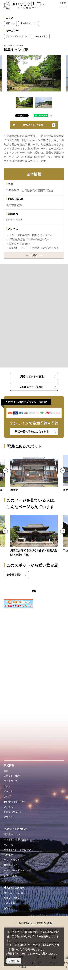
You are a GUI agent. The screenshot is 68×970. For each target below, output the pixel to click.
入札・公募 (9, 903)
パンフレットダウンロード (17, 870)
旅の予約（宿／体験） (15, 801)
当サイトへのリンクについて (18, 849)
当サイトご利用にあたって (17, 839)
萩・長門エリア (27, 23)
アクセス (8, 806)
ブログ (7, 796)
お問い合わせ (10, 875)
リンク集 (8, 844)
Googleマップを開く (32, 386)
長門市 (9, 23)
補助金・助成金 (12, 898)
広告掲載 (8, 855)
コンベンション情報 (14, 893)
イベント (8, 791)
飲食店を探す (14, 574)
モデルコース (10, 781)
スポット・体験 (12, 775)
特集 (6, 770)
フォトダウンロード (14, 860)
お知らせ (8, 817)
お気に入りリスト (13, 811)
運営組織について (13, 834)
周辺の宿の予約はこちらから (32, 431)
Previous (5, 470)
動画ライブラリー (13, 865)
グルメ (7, 786)
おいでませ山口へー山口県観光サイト (23, 5)
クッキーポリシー (24, 953)
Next (63, 470)
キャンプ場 (40, 36)
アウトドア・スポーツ (16, 36)
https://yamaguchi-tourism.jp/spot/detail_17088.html (34, 473)
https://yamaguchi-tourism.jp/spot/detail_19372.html (34, 536)
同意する (14, 961)
